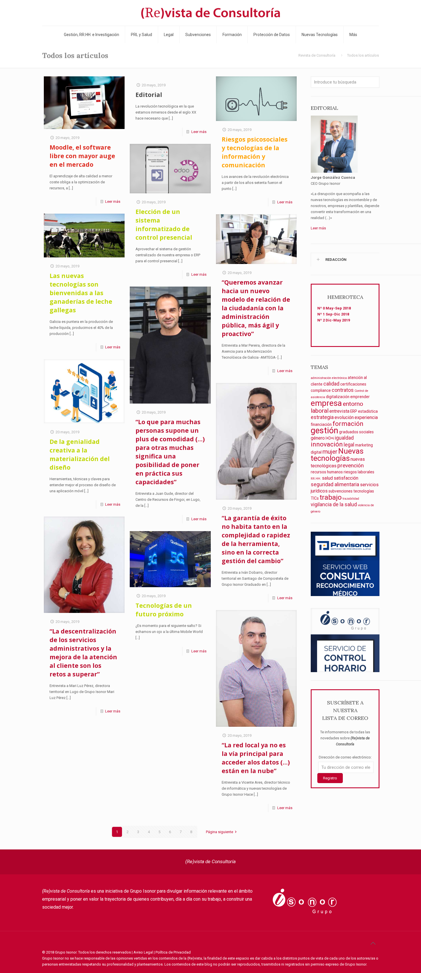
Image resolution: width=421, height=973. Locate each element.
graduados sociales (356, 432)
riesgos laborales (359, 472)
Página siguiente (219, 832)
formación (348, 424)
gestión (324, 430)
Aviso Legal (143, 952)
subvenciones (340, 491)
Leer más (112, 201)
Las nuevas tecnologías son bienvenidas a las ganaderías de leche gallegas (81, 293)
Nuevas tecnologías (337, 454)
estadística (368, 411)
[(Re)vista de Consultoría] (210, 13)
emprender (360, 396)
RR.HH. (316, 478)
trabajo (331, 497)
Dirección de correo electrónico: (345, 757)
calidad (331, 384)
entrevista (339, 411)
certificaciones (353, 384)
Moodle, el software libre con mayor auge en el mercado (82, 155)
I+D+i (330, 438)
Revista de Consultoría (316, 55)
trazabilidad (351, 499)
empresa (326, 403)
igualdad (344, 438)
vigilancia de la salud (334, 504)
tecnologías (363, 491)
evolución (344, 417)
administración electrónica (329, 378)
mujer (329, 451)
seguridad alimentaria (335, 484)
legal (349, 445)
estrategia (322, 417)
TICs (315, 498)
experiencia (366, 417)
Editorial (148, 95)
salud (327, 478)
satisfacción (346, 478)
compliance (321, 390)
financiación (321, 424)
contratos (343, 390)
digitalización (337, 396)
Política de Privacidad (173, 952)
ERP (353, 411)
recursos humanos (327, 472)
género (318, 438)
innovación (327, 444)
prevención (350, 465)
